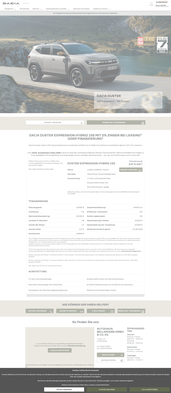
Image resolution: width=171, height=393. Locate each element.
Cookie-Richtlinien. (102, 385)
